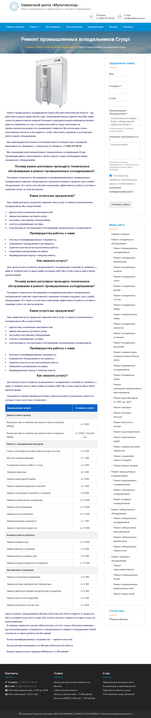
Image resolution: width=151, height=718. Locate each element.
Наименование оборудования (118, 112)
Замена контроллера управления (23, 577)
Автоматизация (74, 27)
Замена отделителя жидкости (22, 528)
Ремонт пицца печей (124, 594)
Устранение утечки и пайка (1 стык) (25, 465)
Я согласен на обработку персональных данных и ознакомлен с (123, 183)
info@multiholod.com (134, 18)
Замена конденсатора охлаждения (25, 500)
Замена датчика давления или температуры (29, 584)
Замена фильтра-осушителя (21, 549)
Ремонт (33, 27)
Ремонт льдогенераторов (127, 431)
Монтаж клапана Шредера (20, 458)
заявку (88, 617)
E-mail (112, 98)
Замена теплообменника (19, 507)
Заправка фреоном (16, 472)
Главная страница (15, 27)
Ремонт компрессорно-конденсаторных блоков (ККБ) (126, 356)
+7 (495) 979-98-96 (105, 18)
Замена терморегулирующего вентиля (26, 486)
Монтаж (113, 27)
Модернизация (95, 27)
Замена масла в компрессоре (22, 556)
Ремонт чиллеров (122, 407)
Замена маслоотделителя (20, 514)
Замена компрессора (17, 542)
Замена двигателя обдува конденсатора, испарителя (34, 591)
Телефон (115, 86)
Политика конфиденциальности (116, 714)
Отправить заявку (120, 204)
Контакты (128, 27)
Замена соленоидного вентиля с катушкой (28, 493)
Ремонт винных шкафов (126, 465)
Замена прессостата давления (22, 598)
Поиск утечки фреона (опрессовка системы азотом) (33, 451)
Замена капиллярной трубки (21, 479)
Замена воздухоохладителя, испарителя (27, 563)
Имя (111, 74)
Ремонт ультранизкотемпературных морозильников (128, 388)
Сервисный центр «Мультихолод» (49, 5)
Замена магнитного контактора (23, 605)
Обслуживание (53, 27)
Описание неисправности (123, 138)
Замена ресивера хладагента (21, 521)
